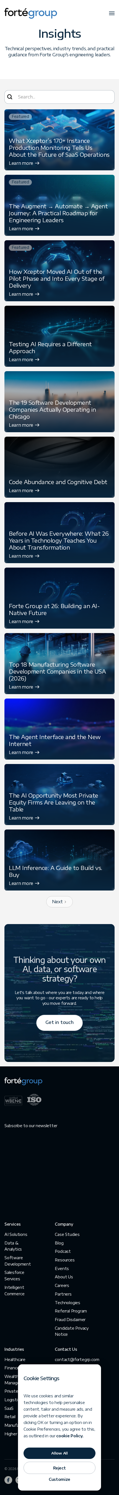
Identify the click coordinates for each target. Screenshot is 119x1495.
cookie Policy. (70, 1435)
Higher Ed (13, 1433)
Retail (9, 1416)
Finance (11, 1367)
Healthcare (14, 1359)
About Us (64, 1276)
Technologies (67, 1302)
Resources (64, 1260)
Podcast (63, 1251)
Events (62, 1268)
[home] (30, 13)
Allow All (59, 1453)
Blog (59, 1243)
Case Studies (67, 1234)
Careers (62, 1285)
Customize (59, 1479)
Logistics (13, 1399)
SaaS (9, 1408)
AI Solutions (15, 1234)
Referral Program (71, 1311)
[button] (112, 13)
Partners (63, 1294)
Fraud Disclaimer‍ (70, 1319)
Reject (59, 1468)
